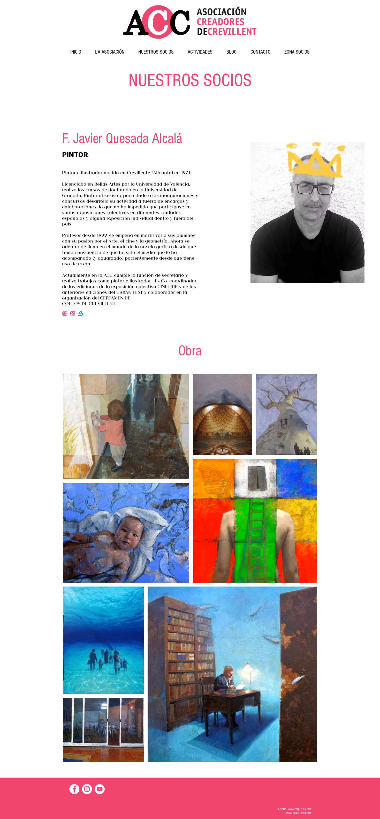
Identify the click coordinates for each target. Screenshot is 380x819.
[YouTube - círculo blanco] (100, 789)
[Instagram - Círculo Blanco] (87, 789)
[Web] (65, 313)
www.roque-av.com (299, 809)
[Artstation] (81, 313)
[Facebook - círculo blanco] (74, 789)
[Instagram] (73, 313)
